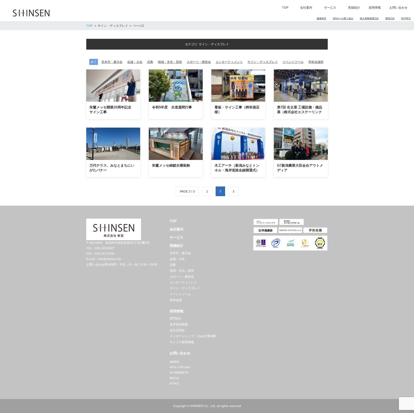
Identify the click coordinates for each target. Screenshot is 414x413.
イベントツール (293, 62)
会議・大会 (134, 62)
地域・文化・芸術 (170, 62)
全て (94, 62)
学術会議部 (315, 62)
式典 (150, 62)
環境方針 (390, 18)
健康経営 (321, 18)
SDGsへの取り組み (343, 18)
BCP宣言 (406, 18)
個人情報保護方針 (369, 18)
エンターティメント (229, 62)
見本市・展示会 (111, 62)
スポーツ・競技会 (199, 62)
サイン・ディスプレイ (263, 62)
